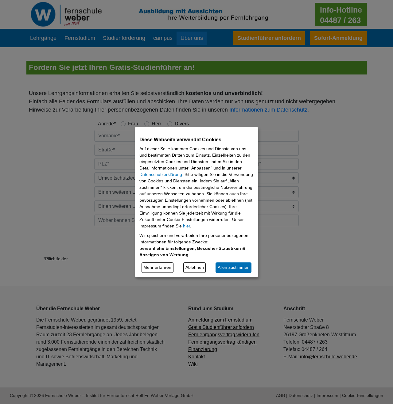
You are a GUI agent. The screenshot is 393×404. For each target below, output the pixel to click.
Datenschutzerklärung (160, 174)
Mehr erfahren (157, 267)
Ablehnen (194, 267)
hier (186, 225)
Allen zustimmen (234, 267)
